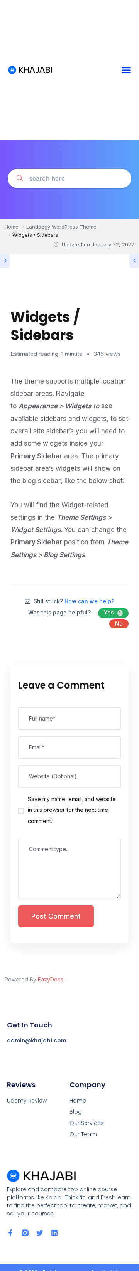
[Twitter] (39, 1232)
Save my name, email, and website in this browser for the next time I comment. (72, 810)
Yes (112, 612)
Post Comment (56, 916)
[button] (126, 70)
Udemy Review (27, 1100)
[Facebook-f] (10, 1232)
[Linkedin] (54, 1232)
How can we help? (89, 601)
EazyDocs (50, 979)
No (119, 623)
